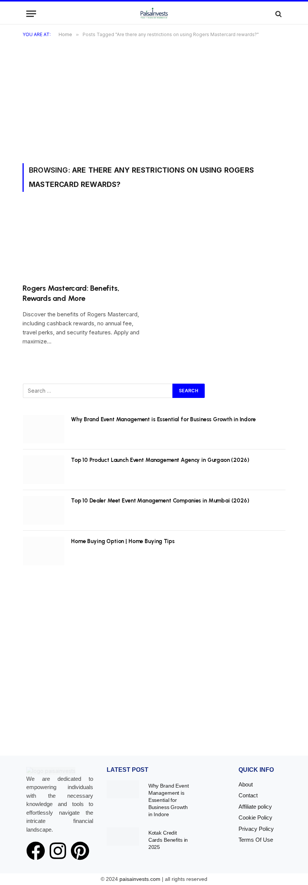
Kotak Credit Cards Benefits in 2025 (168, 840)
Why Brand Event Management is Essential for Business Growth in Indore (163, 419)
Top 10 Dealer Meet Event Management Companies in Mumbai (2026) (160, 500)
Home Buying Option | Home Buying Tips (122, 541)
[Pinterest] (80, 850)
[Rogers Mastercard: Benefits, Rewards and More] (85, 242)
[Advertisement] (154, 106)
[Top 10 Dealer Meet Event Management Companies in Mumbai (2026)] (43, 510)
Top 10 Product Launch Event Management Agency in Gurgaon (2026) (160, 460)
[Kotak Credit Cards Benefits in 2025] (123, 836)
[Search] (278, 13)
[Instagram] (57, 850)
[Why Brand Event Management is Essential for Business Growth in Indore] (43, 429)
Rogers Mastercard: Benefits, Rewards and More (71, 293)
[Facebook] (35, 850)
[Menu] (31, 13)
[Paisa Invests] (154, 14)
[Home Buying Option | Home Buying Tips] (43, 551)
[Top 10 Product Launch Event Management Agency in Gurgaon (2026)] (43, 469)
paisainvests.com (139, 879)
